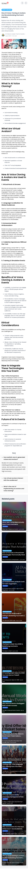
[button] (14, 458)
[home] (5, 3)
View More (5, 526)
